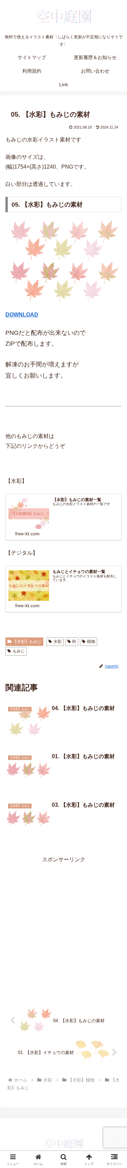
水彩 (58, 641)
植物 (91, 641)
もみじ (19, 651)
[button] (114, 937)
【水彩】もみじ (27, 641)
